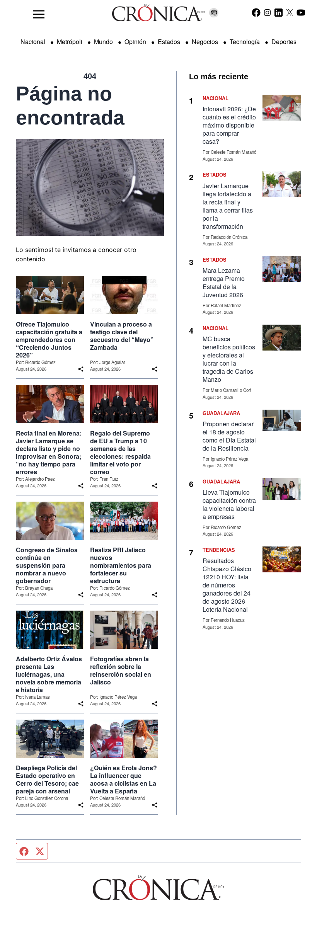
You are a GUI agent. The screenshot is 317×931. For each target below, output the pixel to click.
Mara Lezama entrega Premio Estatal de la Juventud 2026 (224, 282)
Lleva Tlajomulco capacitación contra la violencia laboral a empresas (229, 504)
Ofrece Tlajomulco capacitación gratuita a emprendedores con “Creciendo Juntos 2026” (49, 339)
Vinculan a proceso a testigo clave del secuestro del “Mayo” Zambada (121, 335)
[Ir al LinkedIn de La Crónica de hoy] (278, 12)
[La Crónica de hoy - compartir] (81, 369)
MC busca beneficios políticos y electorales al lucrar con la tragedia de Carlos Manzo (229, 359)
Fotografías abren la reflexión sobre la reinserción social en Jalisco (120, 670)
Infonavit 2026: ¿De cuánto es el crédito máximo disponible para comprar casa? (229, 125)
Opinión (135, 41)
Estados (169, 41)
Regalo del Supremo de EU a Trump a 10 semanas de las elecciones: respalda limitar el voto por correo (120, 452)
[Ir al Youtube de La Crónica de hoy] (301, 12)
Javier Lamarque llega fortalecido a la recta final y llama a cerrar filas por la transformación (228, 206)
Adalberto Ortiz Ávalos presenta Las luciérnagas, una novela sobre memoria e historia (49, 674)
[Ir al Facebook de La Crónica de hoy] (256, 12)
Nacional (32, 41)
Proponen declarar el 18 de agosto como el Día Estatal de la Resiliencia (229, 436)
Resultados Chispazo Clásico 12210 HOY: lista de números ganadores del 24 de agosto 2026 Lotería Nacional (227, 585)
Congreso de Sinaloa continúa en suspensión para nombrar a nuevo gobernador (47, 565)
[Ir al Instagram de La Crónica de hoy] (267, 12)
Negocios (205, 41)
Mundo (103, 41)
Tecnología (245, 41)
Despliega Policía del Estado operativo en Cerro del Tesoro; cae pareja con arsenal (47, 779)
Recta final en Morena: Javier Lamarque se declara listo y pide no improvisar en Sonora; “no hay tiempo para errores (49, 452)
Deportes (284, 41)
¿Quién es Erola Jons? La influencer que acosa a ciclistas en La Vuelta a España (123, 779)
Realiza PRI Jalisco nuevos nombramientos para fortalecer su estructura (120, 565)
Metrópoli (69, 41)
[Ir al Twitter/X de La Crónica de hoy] (290, 12)
